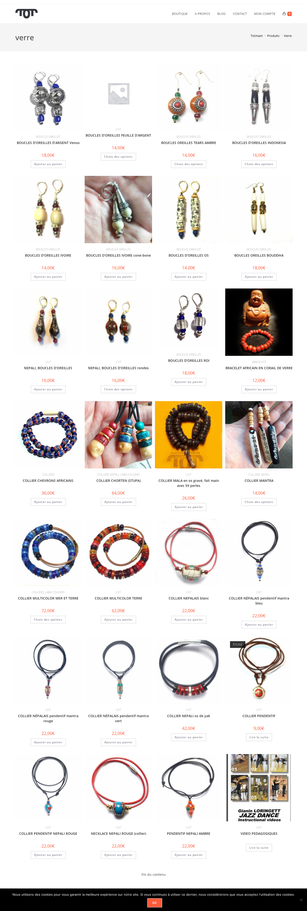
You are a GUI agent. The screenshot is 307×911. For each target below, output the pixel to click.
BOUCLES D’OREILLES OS (189, 255)
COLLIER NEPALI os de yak (188, 716)
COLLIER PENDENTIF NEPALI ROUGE (48, 833)
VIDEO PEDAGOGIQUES (259, 833)
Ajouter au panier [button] (48, 164)
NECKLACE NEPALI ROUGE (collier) (118, 833)
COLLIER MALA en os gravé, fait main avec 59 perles (189, 483)
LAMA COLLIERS (130, 475)
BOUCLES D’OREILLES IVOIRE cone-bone (118, 255)
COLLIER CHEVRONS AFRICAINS (48, 480)
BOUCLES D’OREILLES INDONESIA (259, 142)
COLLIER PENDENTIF (258, 716)
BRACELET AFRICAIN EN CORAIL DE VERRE (259, 368)
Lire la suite (259, 737)
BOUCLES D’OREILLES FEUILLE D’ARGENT (118, 135)
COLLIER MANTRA (259, 480)
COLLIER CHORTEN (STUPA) (118, 480)
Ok (154, 903)
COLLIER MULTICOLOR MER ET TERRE (48, 598)
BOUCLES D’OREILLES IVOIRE (48, 255)
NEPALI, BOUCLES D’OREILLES (48, 368)
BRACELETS (259, 362)
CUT (118, 129)
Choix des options (118, 157)
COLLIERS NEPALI (108, 475)
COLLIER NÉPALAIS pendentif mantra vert (118, 718)
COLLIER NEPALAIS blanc (189, 598)
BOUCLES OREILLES (48, 137)
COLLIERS (48, 475)
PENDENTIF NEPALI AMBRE (188, 833)
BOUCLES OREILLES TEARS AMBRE (188, 142)
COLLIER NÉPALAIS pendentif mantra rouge (48, 718)
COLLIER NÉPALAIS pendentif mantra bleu (259, 600)
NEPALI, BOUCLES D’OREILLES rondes (118, 368)
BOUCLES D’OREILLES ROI (188, 360)
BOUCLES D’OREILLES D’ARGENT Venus (48, 142)
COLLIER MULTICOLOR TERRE (118, 598)
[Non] (301, 899)
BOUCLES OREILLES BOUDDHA (258, 255)
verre (288, 36)
